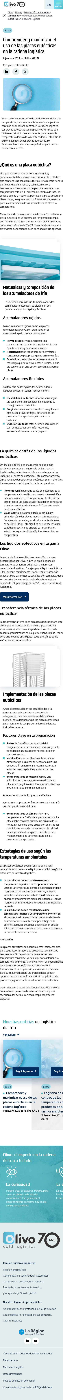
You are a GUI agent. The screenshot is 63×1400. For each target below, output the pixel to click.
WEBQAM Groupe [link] (42, 1387)
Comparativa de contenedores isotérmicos (25, 1275)
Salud (8, 30)
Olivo (10, 12)
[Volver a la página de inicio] (31, 1240)
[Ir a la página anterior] (4, 15)
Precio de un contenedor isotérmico (22, 1287)
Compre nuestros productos (19, 1263)
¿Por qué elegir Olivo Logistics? (19, 1293)
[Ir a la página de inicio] (14, 4)
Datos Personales (12, 1373)
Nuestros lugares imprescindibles (22, 1302)
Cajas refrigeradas (12, 1320)
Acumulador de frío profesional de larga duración (29, 1308)
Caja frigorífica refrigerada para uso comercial (27, 1314)
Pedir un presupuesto (14, 1269)
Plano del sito (10, 1360)
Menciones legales (13, 1367)
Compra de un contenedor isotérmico (23, 1281)
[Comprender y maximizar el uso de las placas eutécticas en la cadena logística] (22, 1082)
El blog (18, 12)
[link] (6, 71)
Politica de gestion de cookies (19, 1380)
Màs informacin (12, 596)
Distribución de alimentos (37, 12)
